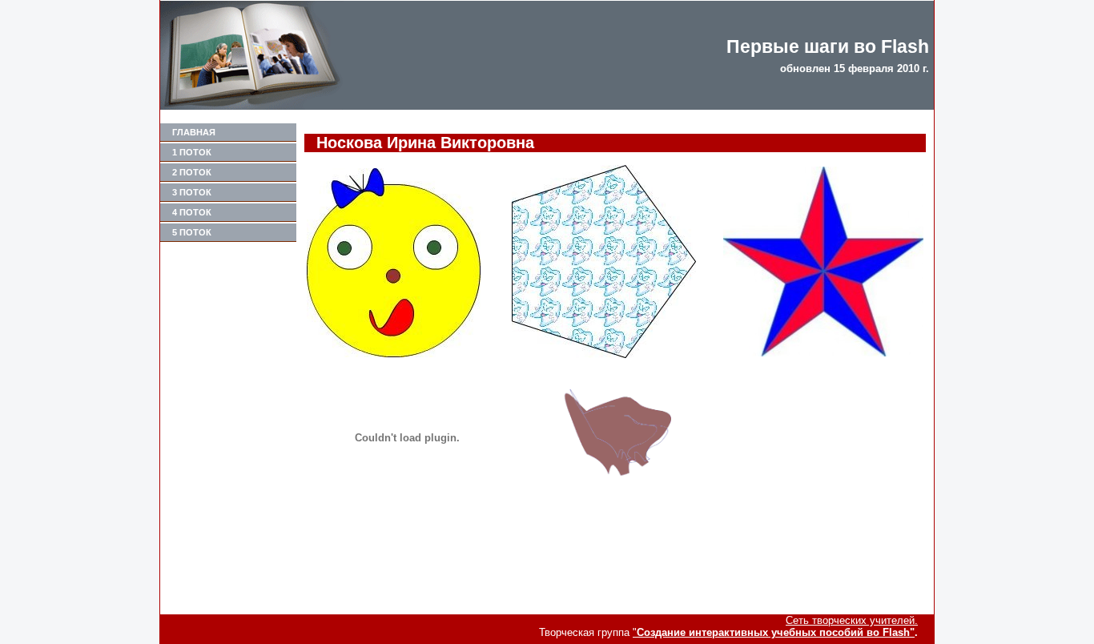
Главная (193, 132)
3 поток (191, 192)
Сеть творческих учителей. (852, 620)
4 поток (191, 212)
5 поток (191, 232)
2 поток (191, 172)
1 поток (191, 152)
